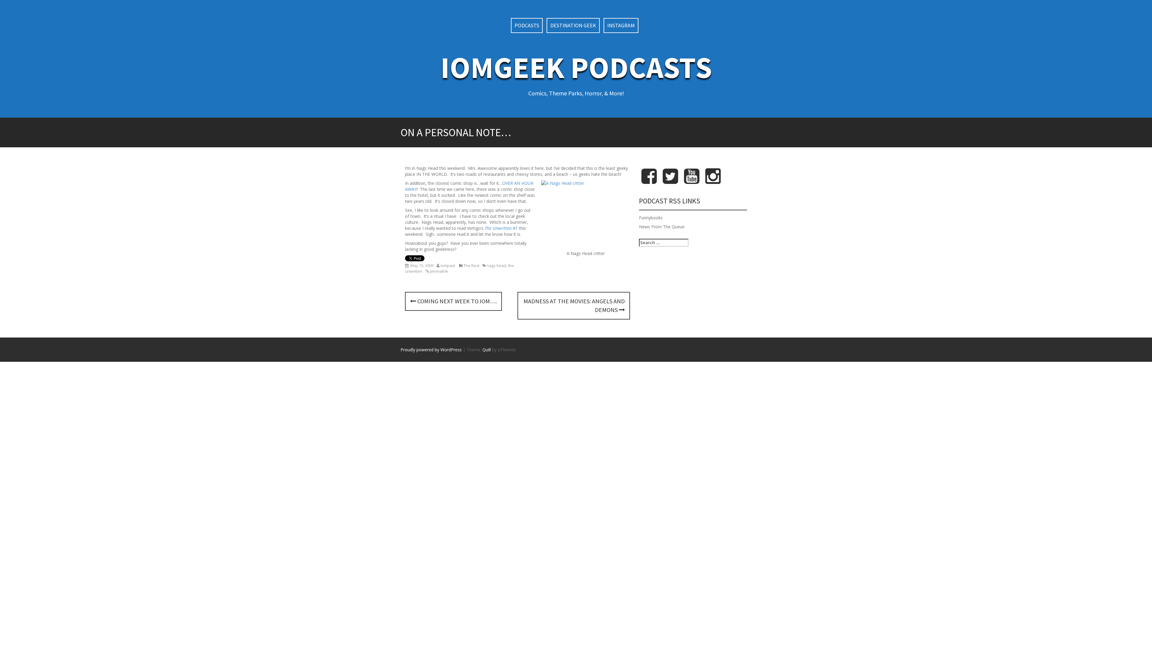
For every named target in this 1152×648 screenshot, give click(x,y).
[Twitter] (670, 181)
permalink (438, 271)
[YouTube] (691, 181)
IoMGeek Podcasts (576, 67)
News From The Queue (662, 227)
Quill (486, 349)
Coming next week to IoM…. (456, 301)
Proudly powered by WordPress (431, 349)
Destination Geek (573, 25)
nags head (496, 265)
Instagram (621, 25)
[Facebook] (649, 181)
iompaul (447, 265)
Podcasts (526, 25)
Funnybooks (651, 217)
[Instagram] (713, 181)
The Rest (471, 265)
